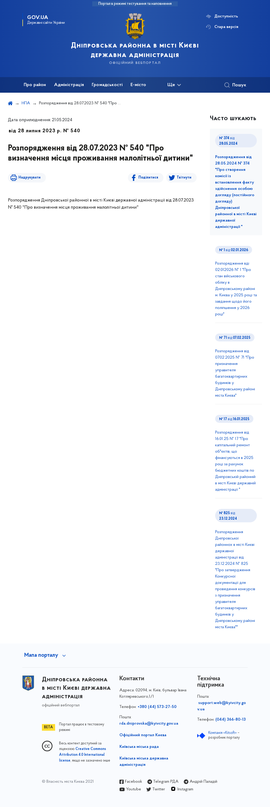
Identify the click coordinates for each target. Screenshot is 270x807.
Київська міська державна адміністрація (143, 761)
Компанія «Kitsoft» (222, 733)
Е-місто (138, 85)
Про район (35, 85)
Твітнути (184, 178)
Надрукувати (29, 178)
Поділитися (148, 178)
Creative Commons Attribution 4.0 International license (82, 755)
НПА (26, 103)
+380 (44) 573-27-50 (157, 707)
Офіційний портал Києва (142, 735)
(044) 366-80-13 (230, 719)
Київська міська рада (139, 747)
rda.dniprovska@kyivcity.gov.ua (148, 723)
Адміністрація (69, 85)
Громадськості (107, 85)
